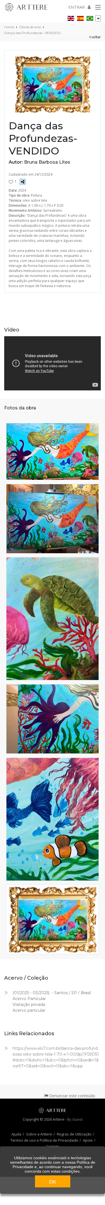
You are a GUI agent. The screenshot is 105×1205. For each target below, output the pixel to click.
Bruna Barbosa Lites (47, 162)
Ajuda (16, 1134)
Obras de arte (30, 27)
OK (52, 1182)
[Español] (80, 17)
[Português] (90, 17)
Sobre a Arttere (39, 1134)
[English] (71, 17)
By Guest (75, 1119)
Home (9, 27)
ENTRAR (76, 7)
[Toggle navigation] (98, 7)
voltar (96, 37)
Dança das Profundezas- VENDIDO (32, 33)
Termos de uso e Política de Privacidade (44, 1140)
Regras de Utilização (74, 1134)
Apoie (88, 1140)
